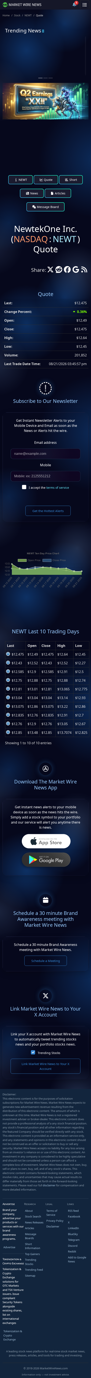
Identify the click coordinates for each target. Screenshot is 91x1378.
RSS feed (73, 1211)
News (33, 193)
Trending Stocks (49, 1053)
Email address (45, 442)
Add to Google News (77, 1259)
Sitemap (30, 1275)
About (29, 1211)
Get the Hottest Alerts (48, 511)
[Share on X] (50, 270)
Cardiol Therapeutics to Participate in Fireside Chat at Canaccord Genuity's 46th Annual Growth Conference (65, 72)
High (61, 645)
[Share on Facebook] (67, 270)
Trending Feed (34, 1270)
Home (6, 15)
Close (45, 645)
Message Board (47, 207)
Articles (59, 193)
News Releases (34, 1222)
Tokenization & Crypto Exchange (12, 1335)
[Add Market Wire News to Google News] (76, 270)
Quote (47, 180)
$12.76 (17, 724)
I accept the (49, 488)
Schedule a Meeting (45, 961)
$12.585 (18, 671)
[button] (64, 4)
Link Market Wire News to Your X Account (45, 1066)
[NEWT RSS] (84, 270)
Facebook (74, 1216)
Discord (72, 1246)
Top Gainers (32, 1254)
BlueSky (73, 1234)
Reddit (72, 1251)
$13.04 (17, 697)
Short (73, 180)
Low (78, 645)
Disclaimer (52, 1226)
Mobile (45, 465)
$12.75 (17, 680)
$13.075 (18, 706)
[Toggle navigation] (84, 4)
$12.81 (17, 689)
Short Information (32, 1246)
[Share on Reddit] (59, 270)
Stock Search (33, 1216)
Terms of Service (51, 1213)
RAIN (22, 53)
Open (32, 645)
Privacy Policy (54, 1221)
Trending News (23, 30)
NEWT (28, 15)
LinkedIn (73, 1228)
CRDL (65, 53)
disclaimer (49, 1185)
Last (10, 645)
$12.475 (18, 654)
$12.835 (18, 715)
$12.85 (17, 732)
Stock (17, 15)
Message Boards (30, 1236)
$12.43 (17, 663)
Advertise (9, 1247)
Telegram (74, 1240)
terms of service (57, 488)
